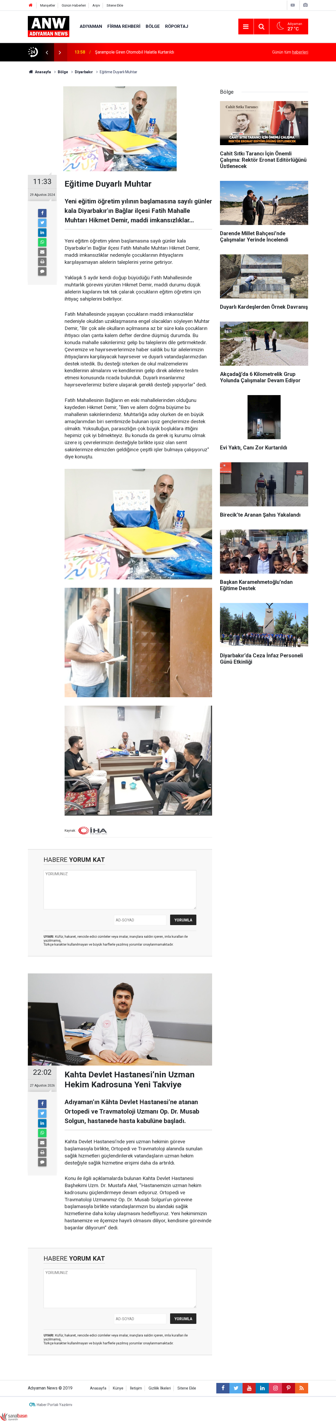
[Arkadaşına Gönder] (42, 252)
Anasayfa (98, 1388)
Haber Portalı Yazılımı (54, 1405)
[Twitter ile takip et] (236, 1388)
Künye (118, 1388)
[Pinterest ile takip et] (288, 1388)
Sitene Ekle (115, 5)
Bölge (153, 26)
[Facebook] (42, 213)
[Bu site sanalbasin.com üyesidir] (13, 1416)
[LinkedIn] (42, 232)
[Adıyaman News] (48, 26)
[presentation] (46, 52)
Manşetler (47, 5)
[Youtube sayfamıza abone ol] (249, 1388)
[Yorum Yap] (42, 271)
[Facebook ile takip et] (222, 1388)
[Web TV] (293, 5)
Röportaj (176, 26)
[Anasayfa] (31, 5)
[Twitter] (42, 223)
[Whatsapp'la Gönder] (42, 242)
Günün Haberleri (74, 5)
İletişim (136, 1388)
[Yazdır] (42, 262)
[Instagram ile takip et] (275, 1388)
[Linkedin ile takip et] (262, 1388)
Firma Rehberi (123, 26)
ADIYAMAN (91, 26)
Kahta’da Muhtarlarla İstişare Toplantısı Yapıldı (136, 52)
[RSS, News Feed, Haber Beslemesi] (301, 1388)
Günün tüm (290, 52)
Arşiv (96, 5)
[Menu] (246, 27)
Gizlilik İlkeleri (160, 1388)
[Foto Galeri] (305, 5)
